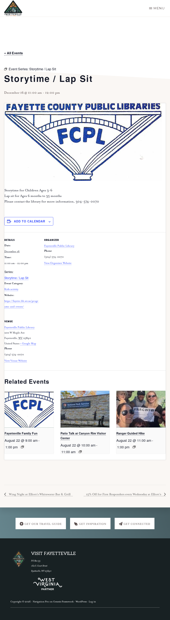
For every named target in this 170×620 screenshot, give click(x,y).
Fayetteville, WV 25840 (41, 571)
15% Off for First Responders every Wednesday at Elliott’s (124, 494)
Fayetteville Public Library (59, 246)
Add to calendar (29, 221)
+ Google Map (28, 343)
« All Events (13, 53)
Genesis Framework (63, 601)
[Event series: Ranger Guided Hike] (134, 447)
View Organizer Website (58, 263)
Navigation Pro (41, 601)
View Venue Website (15, 360)
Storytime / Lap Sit (16, 278)
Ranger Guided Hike (130, 433)
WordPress (81, 601)
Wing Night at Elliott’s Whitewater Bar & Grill (39, 494)
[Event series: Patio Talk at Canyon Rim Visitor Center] (80, 451)
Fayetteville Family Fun (21, 433)
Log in (92, 601)
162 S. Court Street (39, 565)
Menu (159, 8)
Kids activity (11, 289)
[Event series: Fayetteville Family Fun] (22, 447)
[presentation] (29, 409)
